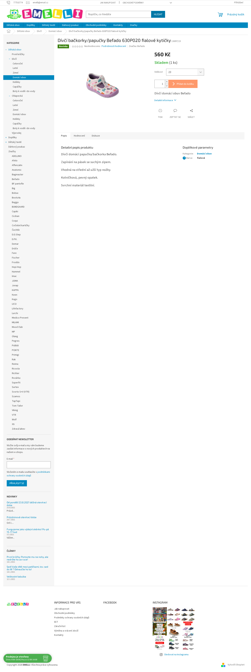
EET (56, 622)
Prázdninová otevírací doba (21, 517)
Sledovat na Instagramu (176, 654)
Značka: (137, 46)
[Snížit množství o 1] (166, 86)
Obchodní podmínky (133, 2)
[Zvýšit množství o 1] (166, 82)
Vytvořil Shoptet (236, 665)
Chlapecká (17, 96)
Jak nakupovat (108, 2)
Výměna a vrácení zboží (66, 630)
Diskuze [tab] (96, 136)
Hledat (158, 14)
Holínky (16, 82)
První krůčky (18, 54)
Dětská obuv (14, 49)
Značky (12, 151)
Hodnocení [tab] (79, 136)
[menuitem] (13, 25)
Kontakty (58, 635)
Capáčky (17, 87)
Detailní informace (163, 100)
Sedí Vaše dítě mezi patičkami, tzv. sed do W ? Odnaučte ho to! (27, 568)
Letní (15, 68)
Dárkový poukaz (16, 147)
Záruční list (59, 626)
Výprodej (16, 133)
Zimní (15, 73)
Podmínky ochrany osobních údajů (71, 617)
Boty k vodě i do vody (24, 91)
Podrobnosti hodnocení (114, 46)
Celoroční (18, 63)
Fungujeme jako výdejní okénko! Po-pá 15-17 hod (28, 530)
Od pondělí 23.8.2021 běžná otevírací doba (27, 503)
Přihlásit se (16, 483)
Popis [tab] (64, 136)
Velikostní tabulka (16, 576)
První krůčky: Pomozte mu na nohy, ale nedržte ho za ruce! (27, 558)
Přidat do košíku (185, 83)
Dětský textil (14, 142)
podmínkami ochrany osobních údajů (28, 473)
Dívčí (14, 59)
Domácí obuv (19, 77)
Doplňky (12, 137)
